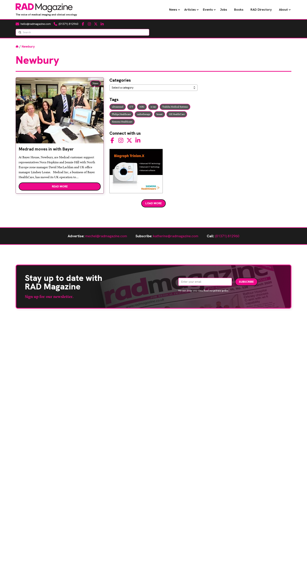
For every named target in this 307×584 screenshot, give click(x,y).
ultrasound (117, 106)
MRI (141, 106)
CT (131, 106)
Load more (153, 203)
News (173, 9)
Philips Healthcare (121, 114)
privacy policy (220, 290)
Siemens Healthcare (122, 121)
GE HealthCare (177, 114)
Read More (60, 186)
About (283, 9)
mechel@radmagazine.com (106, 236)
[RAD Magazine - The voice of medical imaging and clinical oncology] (44, 8)
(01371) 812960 (227, 236)
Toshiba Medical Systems (175, 106)
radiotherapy (143, 114)
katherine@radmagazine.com (175, 236)
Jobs (223, 9)
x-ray (153, 106)
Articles (190, 9)
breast (160, 114)
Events (208, 9)
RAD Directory (261, 9)
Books (238, 9)
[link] (60, 150)
